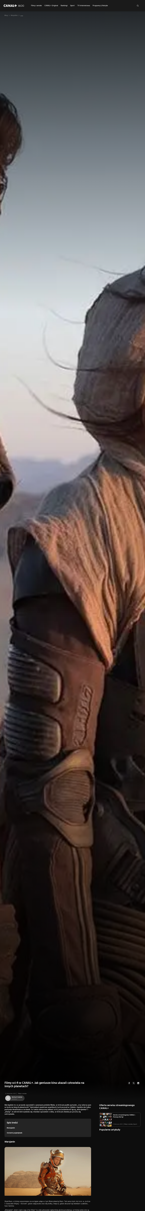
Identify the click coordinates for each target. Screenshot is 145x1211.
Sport (72, 5)
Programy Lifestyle (100, 5)
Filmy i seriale (36, 5)
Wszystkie (14, 16)
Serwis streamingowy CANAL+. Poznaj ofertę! (124, 1116)
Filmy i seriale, (128, 1124)
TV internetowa (83, 5)
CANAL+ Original (51, 5)
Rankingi (64, 5)
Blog (6, 16)
